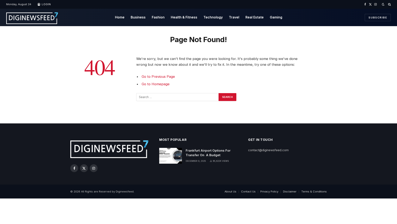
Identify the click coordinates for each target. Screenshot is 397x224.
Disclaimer (290, 191)
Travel (234, 17)
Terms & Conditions (314, 191)
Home (119, 17)
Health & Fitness (184, 17)
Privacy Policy (269, 191)
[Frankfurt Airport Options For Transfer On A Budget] (170, 156)
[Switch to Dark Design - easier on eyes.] (383, 4)
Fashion (158, 17)
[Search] (389, 4)
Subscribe (377, 17)
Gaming (276, 17)
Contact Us (248, 191)
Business (138, 17)
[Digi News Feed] (32, 17)
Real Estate (254, 17)
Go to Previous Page (158, 76)
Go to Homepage (156, 84)
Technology (213, 17)
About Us (230, 191)
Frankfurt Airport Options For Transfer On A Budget (208, 153)
